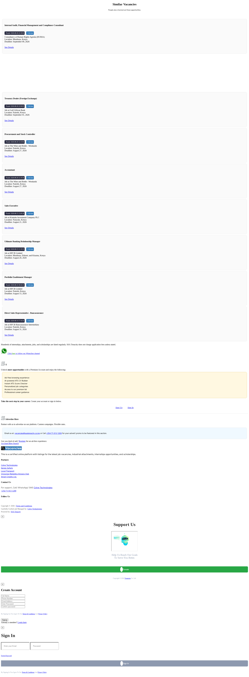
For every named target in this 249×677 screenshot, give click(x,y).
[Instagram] (3, 501)
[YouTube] (4, 501)
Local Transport (7, 471)
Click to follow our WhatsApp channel (23, 353)
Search (16, 443)
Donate (126, 569)
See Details (9, 47)
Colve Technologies (9, 465)
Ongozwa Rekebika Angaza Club (15, 474)
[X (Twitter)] (5, 501)
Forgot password (6, 656)
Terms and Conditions (24, 506)
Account (5, 443)
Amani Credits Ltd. (9, 477)
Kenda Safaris (7, 468)
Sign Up (119, 408)
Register (22, 441)
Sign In (131, 408)
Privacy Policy (42, 614)
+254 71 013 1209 (54, 433)
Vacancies (128, 578)
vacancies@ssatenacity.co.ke (27, 433)
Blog (11, 443)
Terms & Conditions (29, 614)
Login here (22, 622)
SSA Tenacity (16, 512)
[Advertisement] (124, 73)
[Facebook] (1, 501)
